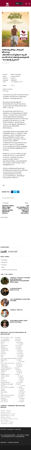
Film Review (4, 262)
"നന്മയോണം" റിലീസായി (16, 309)
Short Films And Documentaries (9, 269)
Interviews (4, 265)
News (3, 267)
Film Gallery (4, 260)
